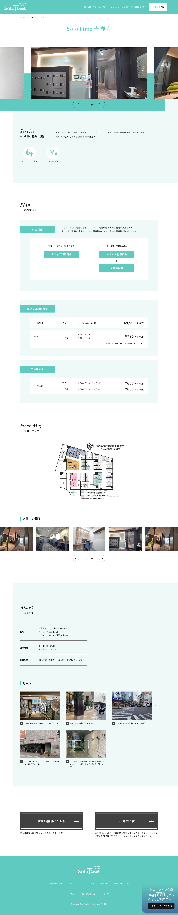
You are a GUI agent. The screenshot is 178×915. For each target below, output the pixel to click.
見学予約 (160, 7)
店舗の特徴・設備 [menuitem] (89, 7)
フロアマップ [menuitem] (114, 7)
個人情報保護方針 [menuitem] (89, 894)
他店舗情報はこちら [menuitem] (138, 7)
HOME (22, 17)
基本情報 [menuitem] (125, 7)
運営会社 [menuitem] (72, 894)
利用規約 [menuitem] (106, 894)
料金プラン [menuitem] (102, 7)
